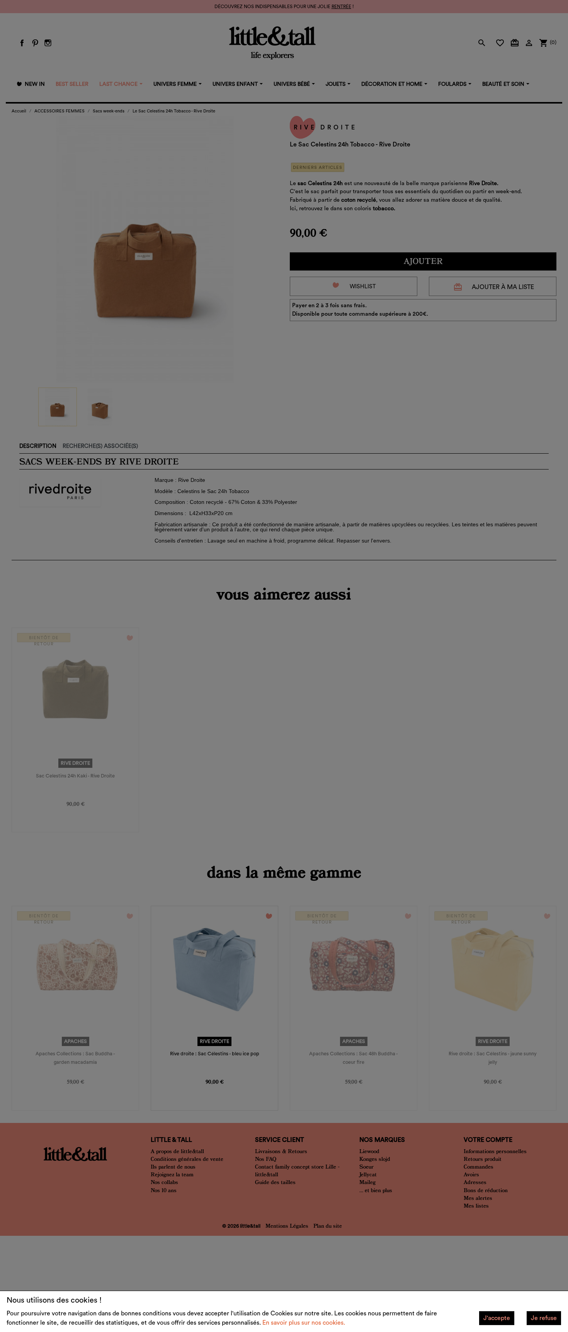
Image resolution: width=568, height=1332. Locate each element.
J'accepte (496, 1318)
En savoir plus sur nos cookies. (303, 1323)
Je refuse (544, 1318)
